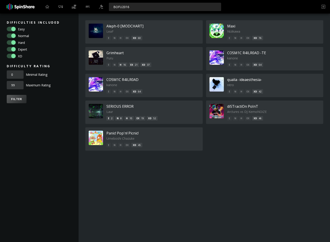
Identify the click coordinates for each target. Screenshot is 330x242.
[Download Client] (60, 6)
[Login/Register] (323, 6)
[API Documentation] (87, 6)
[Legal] (101, 6)
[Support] (74, 6)
